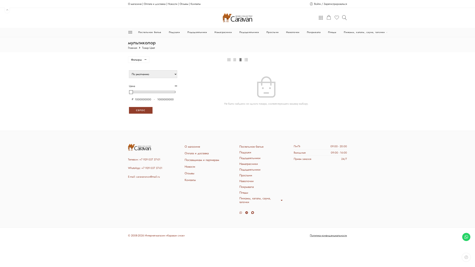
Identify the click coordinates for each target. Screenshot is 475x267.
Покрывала (314, 32)
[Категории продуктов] (320, 18)
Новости (172, 4)
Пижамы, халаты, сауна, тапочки (364, 32)
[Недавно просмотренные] (466, 257)
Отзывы (184, 4)
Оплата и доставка (155, 4)
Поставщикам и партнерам (202, 160)
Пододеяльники (197, 32)
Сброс (140, 110)
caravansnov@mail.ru (148, 177)
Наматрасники (223, 32)
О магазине (135, 4)
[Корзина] (328, 17)
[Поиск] (344, 17)
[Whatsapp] (240, 212)
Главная (132, 48)
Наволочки (292, 32)
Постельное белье (149, 32)
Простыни (272, 32)
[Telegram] (246, 212)
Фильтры (136, 60)
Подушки (174, 32)
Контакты (196, 4)
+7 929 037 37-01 (149, 159)
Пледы (332, 32)
